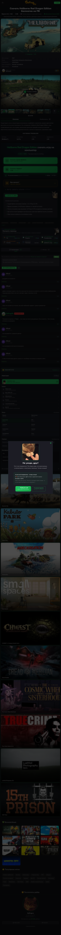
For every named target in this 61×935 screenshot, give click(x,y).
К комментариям (39, 488)
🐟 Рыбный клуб (23, 488)
